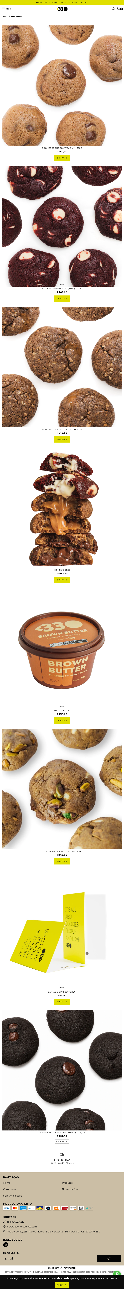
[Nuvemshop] (62, 1269)
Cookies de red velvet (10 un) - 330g (62, 288)
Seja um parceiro (12, 1195)
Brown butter (62, 710)
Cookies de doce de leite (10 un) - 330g (62, 429)
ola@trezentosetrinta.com (22, 1226)
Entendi (62, 1285)
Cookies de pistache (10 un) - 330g (62, 851)
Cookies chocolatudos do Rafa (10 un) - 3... (62, 1132)
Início (5, 16)
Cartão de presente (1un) (62, 992)
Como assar (9, 1189)
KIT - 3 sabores (62, 570)
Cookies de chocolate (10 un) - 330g (62, 148)
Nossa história (70, 1189)
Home (6, 1182)
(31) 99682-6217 (15, 1221)
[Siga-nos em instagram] (5, 1244)
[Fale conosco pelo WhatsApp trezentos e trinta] (117, 1274)
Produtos (67, 1182)
